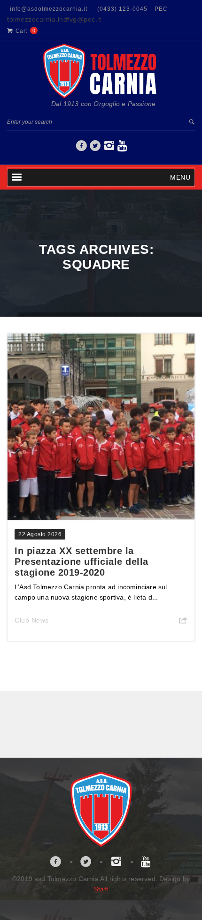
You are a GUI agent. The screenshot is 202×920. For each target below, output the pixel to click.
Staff (101, 889)
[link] (81, 148)
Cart (21, 31)
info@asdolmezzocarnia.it (48, 9)
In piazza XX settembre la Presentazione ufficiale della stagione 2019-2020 (81, 562)
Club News (32, 620)
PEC (161, 9)
